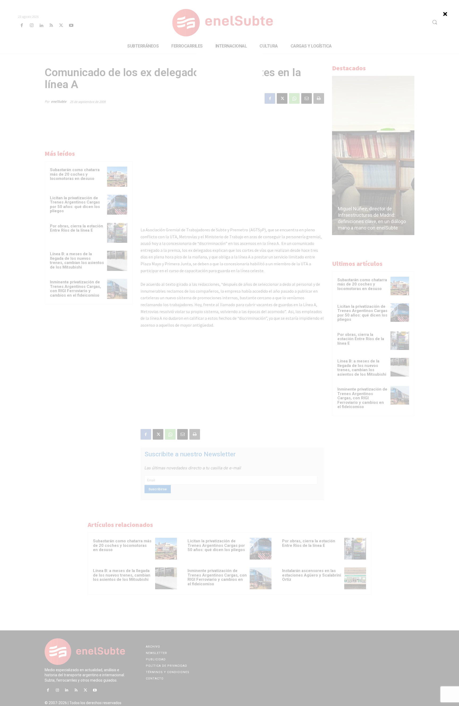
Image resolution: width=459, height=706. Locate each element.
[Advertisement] (229, 81)
